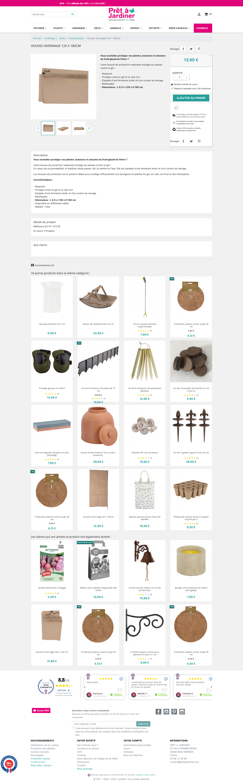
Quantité (177, 73)
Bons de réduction (133, 755)
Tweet (191, 49)
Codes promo (38, 762)
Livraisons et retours (88, 748)
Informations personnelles (137, 745)
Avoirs (127, 748)
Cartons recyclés (40, 751)
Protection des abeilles (43, 748)
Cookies (81, 755)
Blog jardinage (85, 768)
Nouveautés (37, 755)
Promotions (83, 762)
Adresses (128, 751)
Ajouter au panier (191, 98)
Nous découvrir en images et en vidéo (97, 758)
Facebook (158, 711)
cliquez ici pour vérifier (145, 775)
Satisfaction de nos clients (45, 745)
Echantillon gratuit (40, 758)
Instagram (182, 711)
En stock (38, 230)
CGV (79, 751)
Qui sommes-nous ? (87, 745)
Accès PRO (41, 710)
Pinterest (199, 49)
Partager (183, 49)
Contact (81, 765)
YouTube (166, 711)
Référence (38, 226)
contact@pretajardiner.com (184, 762)
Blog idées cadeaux (41, 765)
